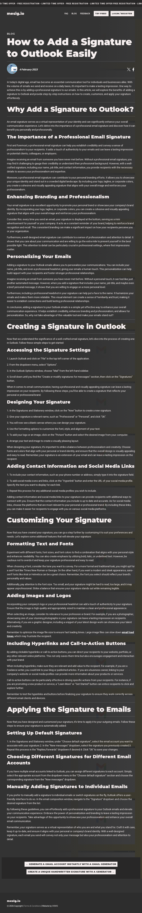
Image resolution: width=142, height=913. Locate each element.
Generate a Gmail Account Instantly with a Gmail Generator (71, 864)
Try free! (100, 13)
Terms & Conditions (32, 906)
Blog (74, 13)
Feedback (85, 13)
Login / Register (122, 13)
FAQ (66, 13)
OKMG (55, 906)
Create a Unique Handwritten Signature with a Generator (71, 871)
